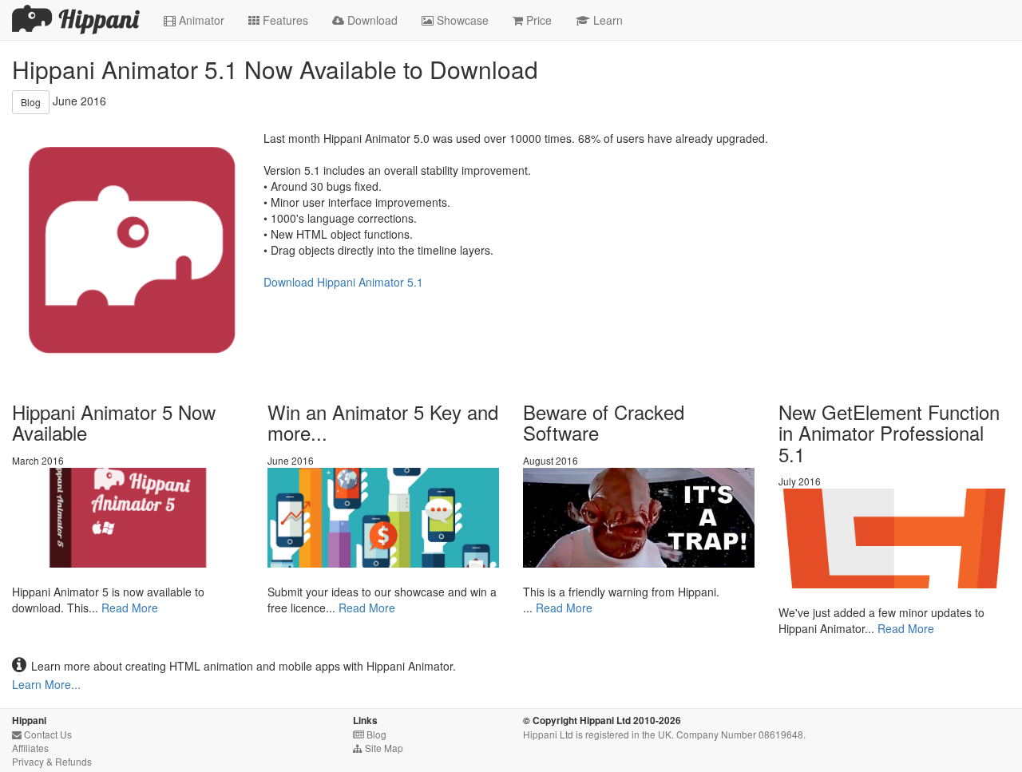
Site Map (378, 747)
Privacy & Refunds (52, 761)
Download (365, 20)
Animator (194, 20)
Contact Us (42, 734)
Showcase (455, 20)
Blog (31, 102)
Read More (129, 608)
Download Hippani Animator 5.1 (343, 282)
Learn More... (46, 684)
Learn (599, 20)
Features (278, 20)
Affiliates (30, 747)
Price (532, 20)
